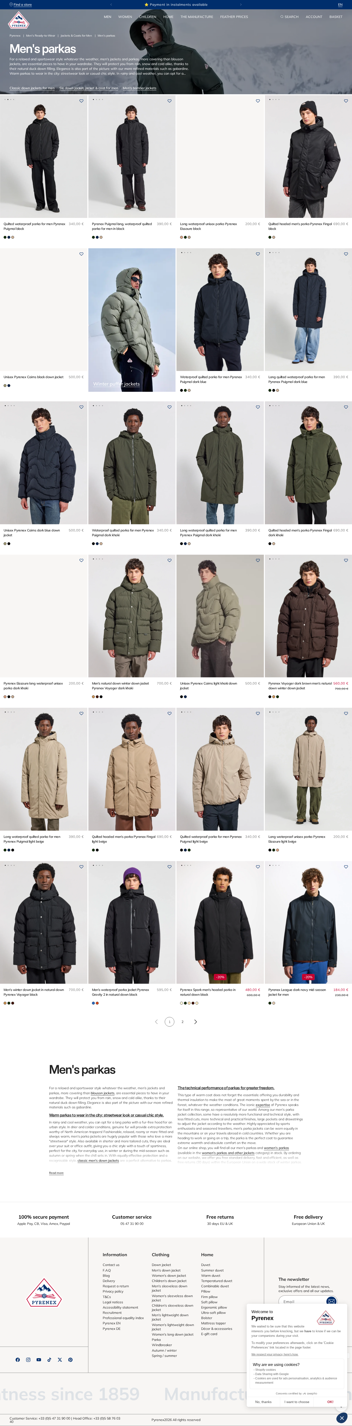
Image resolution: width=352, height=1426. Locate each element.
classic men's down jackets (98, 1160)
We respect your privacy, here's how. (274, 1354)
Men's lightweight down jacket (170, 1317)
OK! (330, 1402)
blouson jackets (102, 1093)
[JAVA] (97, 696)
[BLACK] (181, 390)
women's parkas (276, 1148)
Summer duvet (212, 1270)
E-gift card (209, 1334)
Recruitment (112, 1312)
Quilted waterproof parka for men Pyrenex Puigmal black (34, 226)
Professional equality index (123, 1318)
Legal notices (113, 1302)
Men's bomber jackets (139, 88)
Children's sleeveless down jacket (172, 1307)
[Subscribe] (331, 1302)
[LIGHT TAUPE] (12, 237)
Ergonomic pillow (214, 1307)
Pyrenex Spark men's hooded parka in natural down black (207, 992)
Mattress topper (213, 1323)
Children (147, 17)
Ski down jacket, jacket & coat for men (88, 88)
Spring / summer (164, 1356)
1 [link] (169, 1022)
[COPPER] (93, 696)
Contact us (111, 1265)
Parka (156, 1340)
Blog (106, 1275)
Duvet (205, 1265)
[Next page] (195, 1022)
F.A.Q (107, 1270)
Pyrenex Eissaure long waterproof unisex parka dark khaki (33, 685)
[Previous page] (156, 1022)
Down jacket (161, 1265)
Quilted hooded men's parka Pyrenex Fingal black (300, 226)
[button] (107, 16)
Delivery (109, 1281)
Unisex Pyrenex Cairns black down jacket (33, 377)
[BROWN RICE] (181, 1003)
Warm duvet (210, 1275)
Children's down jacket (169, 1281)
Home (168, 17)
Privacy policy (113, 1291)
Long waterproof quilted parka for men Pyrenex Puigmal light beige (32, 839)
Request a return (116, 1286)
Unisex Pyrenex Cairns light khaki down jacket (208, 685)
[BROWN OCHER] (181, 237)
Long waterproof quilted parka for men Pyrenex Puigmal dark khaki (208, 532)
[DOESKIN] (273, 1003)
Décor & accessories (216, 1329)
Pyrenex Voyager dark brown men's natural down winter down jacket (300, 685)
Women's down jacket (169, 1275)
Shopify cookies (265, 1369)
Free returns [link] (220, 1217)
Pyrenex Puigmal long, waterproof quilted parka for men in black (122, 226)
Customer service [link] (132, 1217)
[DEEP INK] (8, 237)
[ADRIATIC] (93, 1003)
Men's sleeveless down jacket (169, 1288)
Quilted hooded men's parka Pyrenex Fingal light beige (123, 839)
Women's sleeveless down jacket (172, 1298)
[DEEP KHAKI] (5, 237)
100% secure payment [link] (43, 1217)
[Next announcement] (241, 4)
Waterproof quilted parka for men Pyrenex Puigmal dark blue (211, 379)
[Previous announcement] (111, 4)
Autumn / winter (164, 1350)
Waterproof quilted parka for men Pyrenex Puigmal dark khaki (123, 532)
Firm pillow (209, 1297)
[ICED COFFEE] (189, 1003)
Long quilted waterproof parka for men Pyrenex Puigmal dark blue (296, 379)
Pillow (205, 1291)
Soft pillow (209, 1302)
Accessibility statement (120, 1307)
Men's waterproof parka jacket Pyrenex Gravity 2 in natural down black (120, 992)
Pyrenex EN (111, 1323)
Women (125, 17)
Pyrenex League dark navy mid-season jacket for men (297, 992)
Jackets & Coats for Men (76, 35)
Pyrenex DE (111, 1329)
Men (107, 17)
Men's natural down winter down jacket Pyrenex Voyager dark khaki (120, 685)
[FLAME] (97, 1003)
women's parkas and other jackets (228, 1153)
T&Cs (107, 1297)
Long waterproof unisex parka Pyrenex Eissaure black (208, 226)
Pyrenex (15, 35)
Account (314, 16)
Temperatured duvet (216, 1281)
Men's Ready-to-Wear (40, 35)
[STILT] (196, 1003)
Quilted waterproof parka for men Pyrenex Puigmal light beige (211, 839)
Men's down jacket (166, 1270)
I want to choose (296, 1402)
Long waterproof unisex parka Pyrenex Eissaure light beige (296, 839)
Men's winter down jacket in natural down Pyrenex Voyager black (34, 992)
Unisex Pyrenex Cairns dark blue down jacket (32, 532)
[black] (101, 696)
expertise (263, 1105)
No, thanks (263, 1402)
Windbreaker (162, 1345)
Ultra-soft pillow (213, 1312)
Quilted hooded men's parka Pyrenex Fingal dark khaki (300, 532)
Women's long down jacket (172, 1334)
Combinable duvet (215, 1286)
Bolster (206, 1318)
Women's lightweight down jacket (173, 1327)
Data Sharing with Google (272, 1374)
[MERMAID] (5, 385)
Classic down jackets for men (32, 88)
